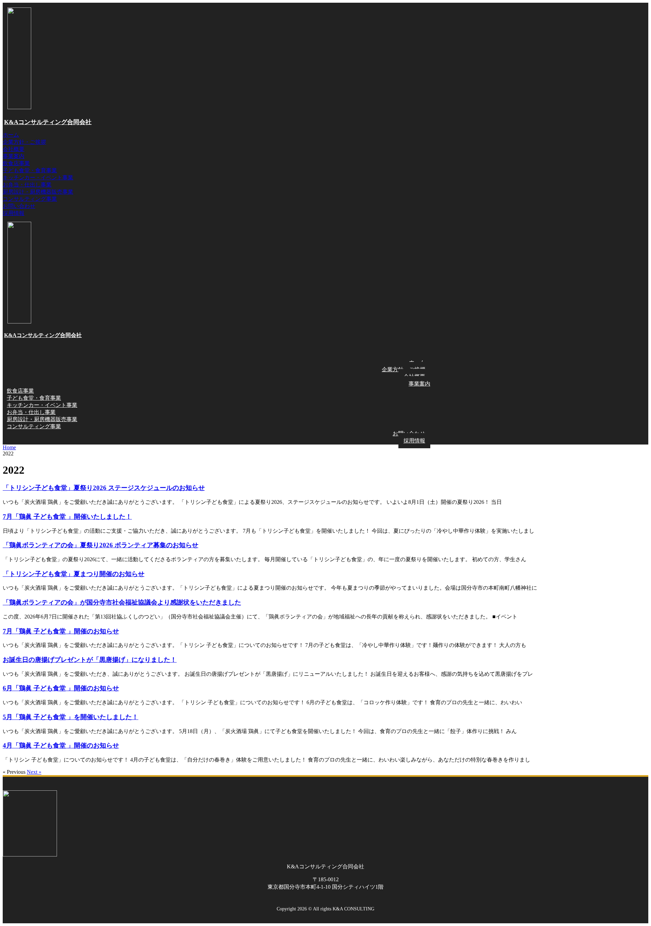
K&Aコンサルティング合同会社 (48, 122)
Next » (34, 772)
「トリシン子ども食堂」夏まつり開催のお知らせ (73, 573)
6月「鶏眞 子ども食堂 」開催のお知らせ (61, 688)
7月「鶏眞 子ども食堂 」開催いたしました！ (67, 516)
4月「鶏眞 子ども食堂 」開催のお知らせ (61, 745)
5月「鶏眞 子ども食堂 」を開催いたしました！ (70, 717)
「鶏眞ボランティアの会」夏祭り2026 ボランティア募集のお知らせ (100, 545)
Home (9, 447)
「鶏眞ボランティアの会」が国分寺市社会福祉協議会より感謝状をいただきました (122, 602)
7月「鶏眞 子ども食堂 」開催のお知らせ (61, 631)
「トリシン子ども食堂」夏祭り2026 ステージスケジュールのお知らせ (104, 487)
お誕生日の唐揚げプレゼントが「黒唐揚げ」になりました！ (90, 659)
